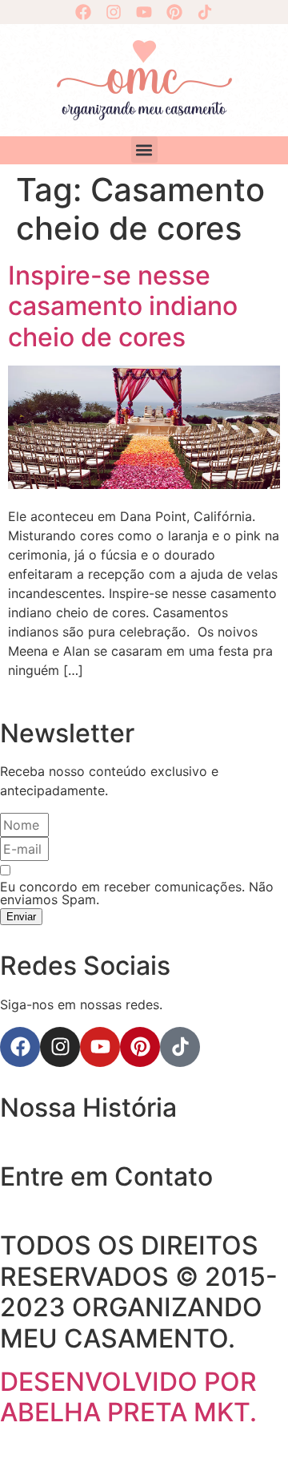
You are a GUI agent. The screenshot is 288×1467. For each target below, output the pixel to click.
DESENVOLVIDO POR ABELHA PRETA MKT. (128, 1397)
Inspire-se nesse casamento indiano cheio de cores (123, 306)
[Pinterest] (174, 12)
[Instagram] (114, 12)
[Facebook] (83, 12)
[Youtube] (144, 12)
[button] (144, 149)
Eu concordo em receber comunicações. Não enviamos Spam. (137, 893)
